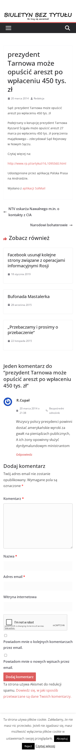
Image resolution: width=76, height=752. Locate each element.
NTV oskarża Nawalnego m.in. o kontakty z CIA (33, 211)
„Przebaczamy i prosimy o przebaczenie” (33, 329)
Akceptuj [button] (62, 738)
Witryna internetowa (20, 597)
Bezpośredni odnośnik (56, 411)
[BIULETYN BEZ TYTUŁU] (38, 15)
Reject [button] (28, 746)
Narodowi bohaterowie (49, 225)
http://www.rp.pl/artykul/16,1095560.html (37, 163)
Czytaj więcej (45, 746)
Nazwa (10, 556)
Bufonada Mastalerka (29, 296)
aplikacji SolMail (34, 188)
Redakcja (39, 98)
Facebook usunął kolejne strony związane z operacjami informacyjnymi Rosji (36, 260)
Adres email (14, 576)
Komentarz (13, 498)
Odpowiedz (24, 455)
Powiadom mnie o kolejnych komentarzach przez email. (38, 644)
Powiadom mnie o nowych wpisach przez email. (36, 664)
